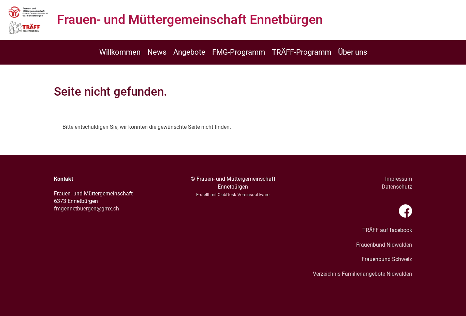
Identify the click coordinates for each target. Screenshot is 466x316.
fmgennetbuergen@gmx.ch (86, 208)
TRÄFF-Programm (301, 52)
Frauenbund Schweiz (387, 259)
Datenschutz (397, 186)
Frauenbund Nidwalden (384, 245)
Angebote (189, 52)
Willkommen (120, 52)
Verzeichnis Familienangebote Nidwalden (362, 274)
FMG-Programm (238, 52)
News (156, 52)
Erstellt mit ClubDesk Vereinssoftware (233, 194)
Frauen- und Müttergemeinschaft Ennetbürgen (190, 19)
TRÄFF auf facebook (387, 230)
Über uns (352, 52)
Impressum (398, 179)
